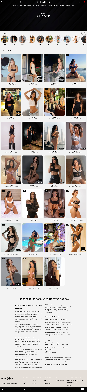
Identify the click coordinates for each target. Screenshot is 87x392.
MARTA (76, 185)
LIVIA (54, 151)
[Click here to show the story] (5, 39)
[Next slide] (85, 33)
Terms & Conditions (59, 380)
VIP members (35, 382)
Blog (73, 5)
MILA (11, 151)
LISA (33, 287)
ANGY (54, 117)
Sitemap (24, 385)
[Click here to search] (79, 2)
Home (24, 380)
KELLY (75, 253)
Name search (63, 51)
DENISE (76, 83)
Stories (50, 5)
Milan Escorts (47, 382)
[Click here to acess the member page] (81, 2)
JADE (75, 151)
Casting (68, 5)
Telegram (16, 2)
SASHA (76, 117)
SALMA (33, 117)
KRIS (11, 117)
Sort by (83, 51)
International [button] (27, 5)
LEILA (32, 219)
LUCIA (32, 253)
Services (56, 5)
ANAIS (32, 151)
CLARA (54, 287)
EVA (11, 219)
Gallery (24, 382)
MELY (75, 219)
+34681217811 (24, 2)
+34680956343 (6, 2)
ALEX (54, 83)
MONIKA (54, 219)
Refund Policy (58, 382)
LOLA (11, 185)
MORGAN (54, 185)
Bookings (62, 5)
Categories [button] (36, 5)
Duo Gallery (44, 5)
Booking (34, 383)
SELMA (33, 83)
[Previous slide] (82, 33)
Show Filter (76, 51)
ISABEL (11, 287)
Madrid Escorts (47, 385)
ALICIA (11, 83)
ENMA (54, 253)
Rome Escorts (47, 383)
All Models (19, 5)
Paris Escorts (47, 380)
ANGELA (32, 185)
